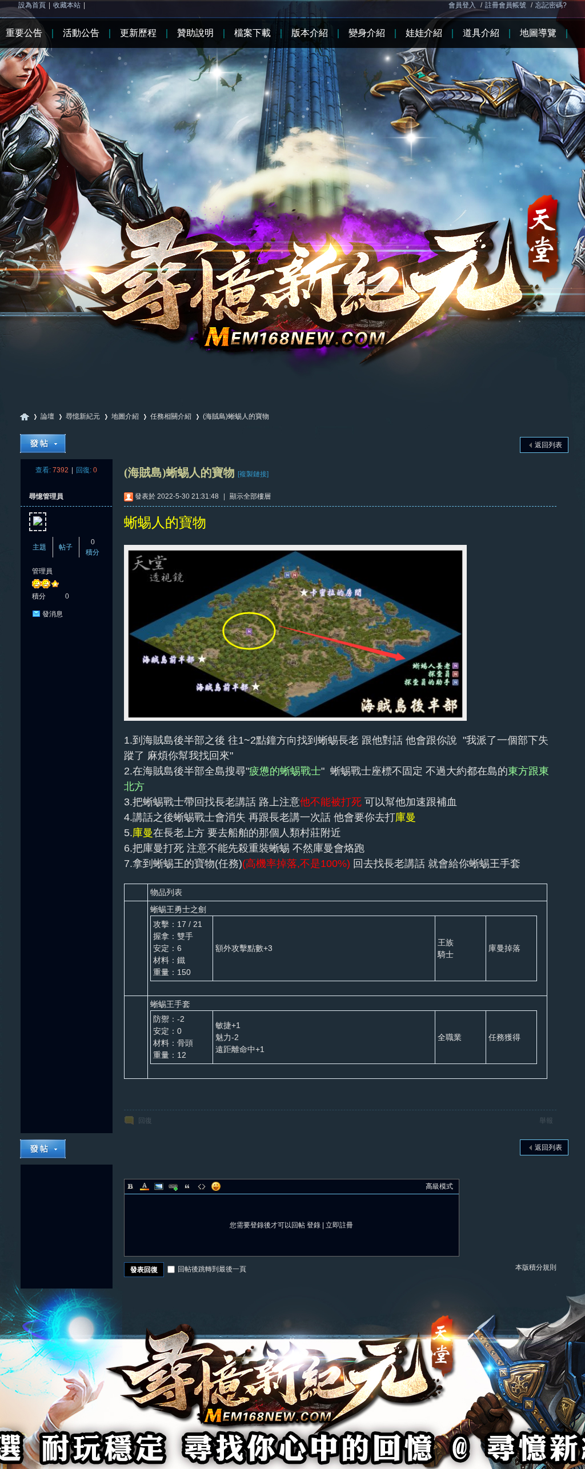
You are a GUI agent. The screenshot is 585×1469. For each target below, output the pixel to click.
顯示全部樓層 (250, 496)
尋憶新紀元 (24, 416)
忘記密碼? (551, 5)
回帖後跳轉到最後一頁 (212, 1269)
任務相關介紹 (170, 416)
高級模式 (439, 1186)
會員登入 (462, 5)
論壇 (47, 416)
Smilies (216, 1186)
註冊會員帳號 (505, 5)
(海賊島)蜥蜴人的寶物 (236, 416)
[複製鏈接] (253, 474)
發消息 (52, 614)
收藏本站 (67, 5)
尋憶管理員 (46, 496)
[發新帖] (43, 443)
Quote (187, 1186)
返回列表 (548, 445)
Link (173, 1186)
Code (201, 1186)
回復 (145, 1121)
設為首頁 (32, 5)
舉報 (546, 1121)
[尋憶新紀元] (292, 188)
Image (159, 1186)
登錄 (313, 1225)
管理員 (42, 571)
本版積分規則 (535, 1267)
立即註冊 (339, 1225)
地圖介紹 (125, 416)
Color (144, 1186)
